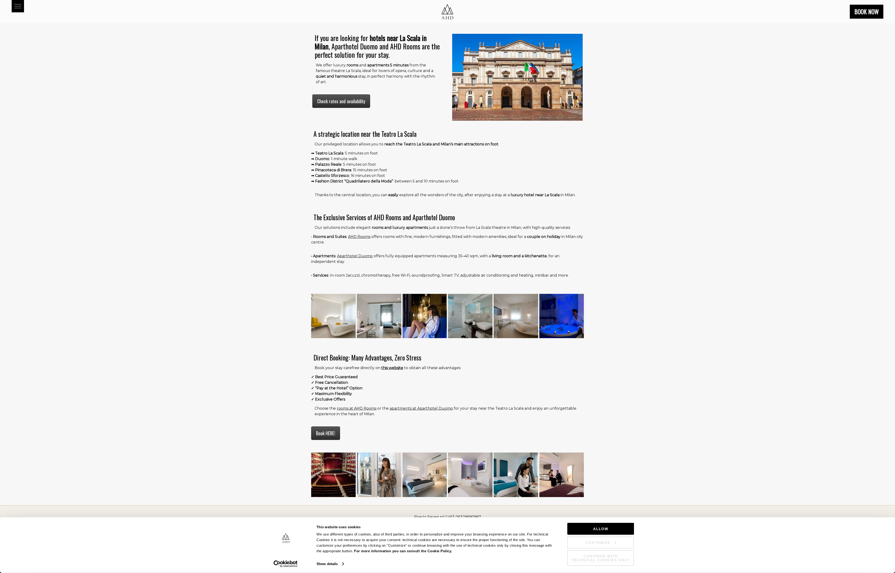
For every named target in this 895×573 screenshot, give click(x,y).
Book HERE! (325, 433)
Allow (600, 529)
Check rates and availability (341, 101)
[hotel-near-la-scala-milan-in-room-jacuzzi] (561, 316)
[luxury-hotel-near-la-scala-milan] (516, 475)
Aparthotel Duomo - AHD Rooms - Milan (447, 11)
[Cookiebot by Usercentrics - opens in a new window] (285, 563)
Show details (327, 564)
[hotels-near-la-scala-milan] (516, 316)
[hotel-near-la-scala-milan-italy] (333, 475)
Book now (866, 11)
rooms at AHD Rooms (356, 408)
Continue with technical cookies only (600, 558)
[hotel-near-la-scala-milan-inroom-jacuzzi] (561, 475)
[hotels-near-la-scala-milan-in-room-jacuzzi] (470, 475)
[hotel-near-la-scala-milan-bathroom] (470, 316)
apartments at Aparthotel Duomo (421, 408)
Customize (597, 542)
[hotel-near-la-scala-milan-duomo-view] (379, 475)
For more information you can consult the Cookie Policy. (403, 551)
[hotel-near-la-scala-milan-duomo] (425, 316)
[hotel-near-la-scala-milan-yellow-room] (333, 316)
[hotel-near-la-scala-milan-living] (379, 316)
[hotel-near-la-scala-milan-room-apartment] (425, 475)
